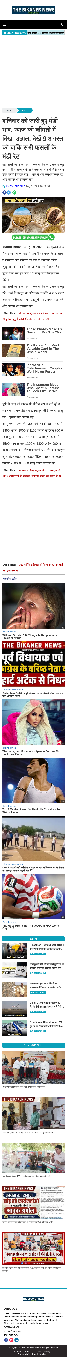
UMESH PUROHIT (15, 186)
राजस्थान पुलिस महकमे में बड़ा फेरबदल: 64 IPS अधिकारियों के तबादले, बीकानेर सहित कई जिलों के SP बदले (33, 476)
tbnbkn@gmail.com (13, 1331)
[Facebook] (6, 1340)
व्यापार (24, 110)
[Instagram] (11, 1340)
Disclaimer (44, 1354)
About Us (10, 1308)
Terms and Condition (27, 1354)
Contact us (30, 1351)
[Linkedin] (16, 1340)
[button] (4, 24)
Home (8, 110)
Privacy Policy (44, 1351)
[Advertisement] (33, 72)
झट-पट (33, 938)
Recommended (33, 1045)
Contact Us (12, 1326)
